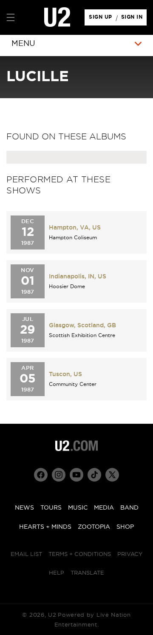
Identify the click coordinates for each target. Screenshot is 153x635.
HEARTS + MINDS (45, 527)
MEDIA (104, 508)
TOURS (51, 508)
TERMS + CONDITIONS (79, 554)
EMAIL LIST (26, 554)
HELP (56, 573)
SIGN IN (134, 19)
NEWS (24, 508)
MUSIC (78, 508)
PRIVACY (129, 554)
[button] (10, 17)
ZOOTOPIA (94, 527)
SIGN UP (102, 19)
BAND (129, 508)
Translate (87, 573)
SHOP (125, 527)
